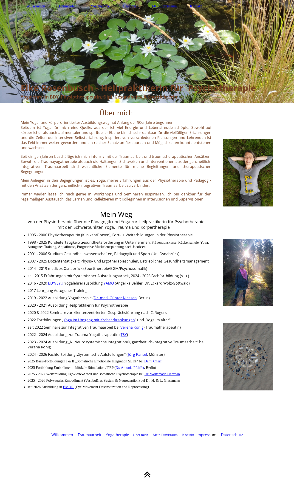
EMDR (68, 387)
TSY (124, 334)
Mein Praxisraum (164, 6)
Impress (204, 434)
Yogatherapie (100, 6)
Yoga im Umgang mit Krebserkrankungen (99, 319)
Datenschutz (232, 434)
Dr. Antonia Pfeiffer (130, 368)
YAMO (109, 283)
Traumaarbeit (67, 6)
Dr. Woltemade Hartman (162, 374)
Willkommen (35, 6)
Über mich (131, 6)
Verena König (132, 327)
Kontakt (196, 6)
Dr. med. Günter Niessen (115, 297)
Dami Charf (152, 361)
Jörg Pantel (137, 354)
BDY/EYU (55, 283)
